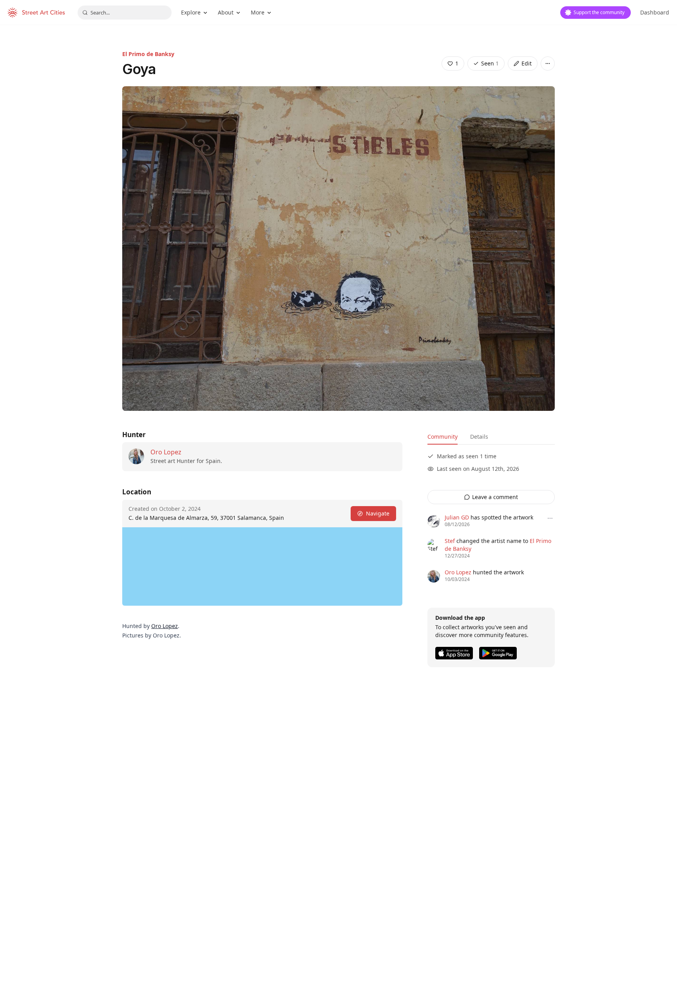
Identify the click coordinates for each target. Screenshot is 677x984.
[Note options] (550, 518)
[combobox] (125, 12)
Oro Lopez (165, 452)
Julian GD (457, 517)
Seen (490, 63)
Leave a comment (495, 497)
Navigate (377, 513)
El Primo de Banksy (148, 54)
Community (442, 436)
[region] (262, 566)
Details (479, 436)
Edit (526, 63)
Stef (450, 541)
